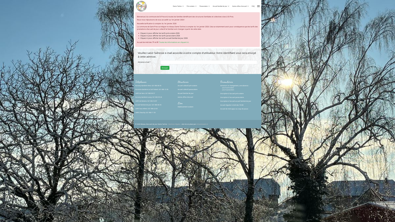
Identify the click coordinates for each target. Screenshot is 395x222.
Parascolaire (204, 6)
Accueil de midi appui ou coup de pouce (234, 109)
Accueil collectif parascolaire (187, 89)
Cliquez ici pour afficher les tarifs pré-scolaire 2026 (159, 33)
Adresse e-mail (144, 62)
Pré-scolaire (191, 6)
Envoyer (165, 68)
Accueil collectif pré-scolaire (187, 86)
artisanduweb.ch (202, 124)
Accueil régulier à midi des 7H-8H (231, 105)
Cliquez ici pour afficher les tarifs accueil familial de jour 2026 (164, 38)
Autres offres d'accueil (239, 6)
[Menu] (258, 6)
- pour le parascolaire (228, 90)
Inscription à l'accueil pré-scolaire (232, 93)
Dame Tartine (177, 6)
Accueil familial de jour (220, 6)
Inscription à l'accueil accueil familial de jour (235, 101)
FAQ (253, 6)
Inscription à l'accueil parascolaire (232, 97)
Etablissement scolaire (185, 107)
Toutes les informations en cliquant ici (174, 42)
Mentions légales (174, 124)
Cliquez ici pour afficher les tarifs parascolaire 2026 (160, 36)
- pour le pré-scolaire (228, 88)
